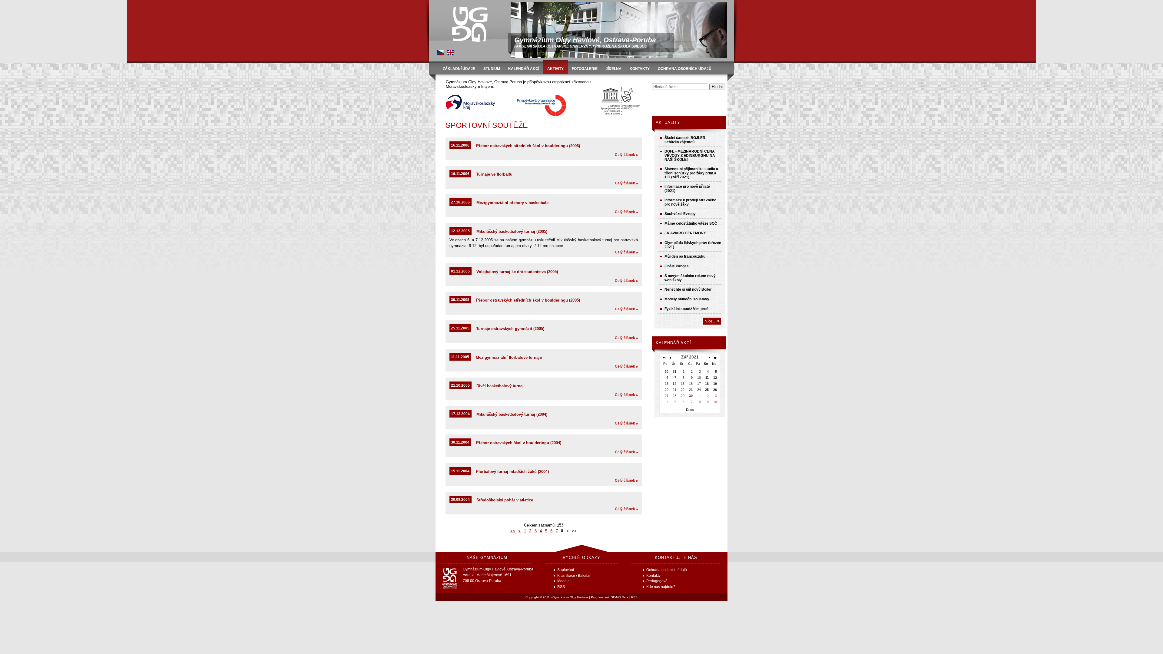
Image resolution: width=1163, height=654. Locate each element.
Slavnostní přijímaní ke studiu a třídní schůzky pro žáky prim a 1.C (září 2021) (691, 173)
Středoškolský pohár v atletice (504, 500)
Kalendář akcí (673, 343)
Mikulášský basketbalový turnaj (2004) (511, 414)
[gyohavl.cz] (440, 54)
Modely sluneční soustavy (686, 299)
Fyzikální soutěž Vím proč (686, 309)
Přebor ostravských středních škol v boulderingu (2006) (528, 146)
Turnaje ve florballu (494, 174)
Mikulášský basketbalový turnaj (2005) (511, 231)
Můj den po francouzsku (684, 256)
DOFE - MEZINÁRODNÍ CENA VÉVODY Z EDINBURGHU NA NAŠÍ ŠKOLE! (689, 155)
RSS (634, 597)
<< (512, 531)
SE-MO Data (619, 597)
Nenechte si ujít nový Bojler (688, 289)
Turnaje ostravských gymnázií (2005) (510, 328)
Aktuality (668, 122)
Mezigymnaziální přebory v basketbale (512, 202)
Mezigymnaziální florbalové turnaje (509, 357)
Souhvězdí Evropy (680, 214)
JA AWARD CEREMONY (685, 233)
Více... (710, 321)
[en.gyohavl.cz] (450, 54)
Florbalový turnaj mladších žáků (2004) (512, 471)
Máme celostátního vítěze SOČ (690, 223)
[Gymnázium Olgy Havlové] (470, 24)
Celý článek (625, 155)
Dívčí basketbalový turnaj (500, 386)
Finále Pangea (676, 266)
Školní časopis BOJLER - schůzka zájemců (685, 140)
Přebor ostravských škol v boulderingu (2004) (518, 443)
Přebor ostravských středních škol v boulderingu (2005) (528, 300)
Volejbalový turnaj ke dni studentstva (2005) (517, 271)
